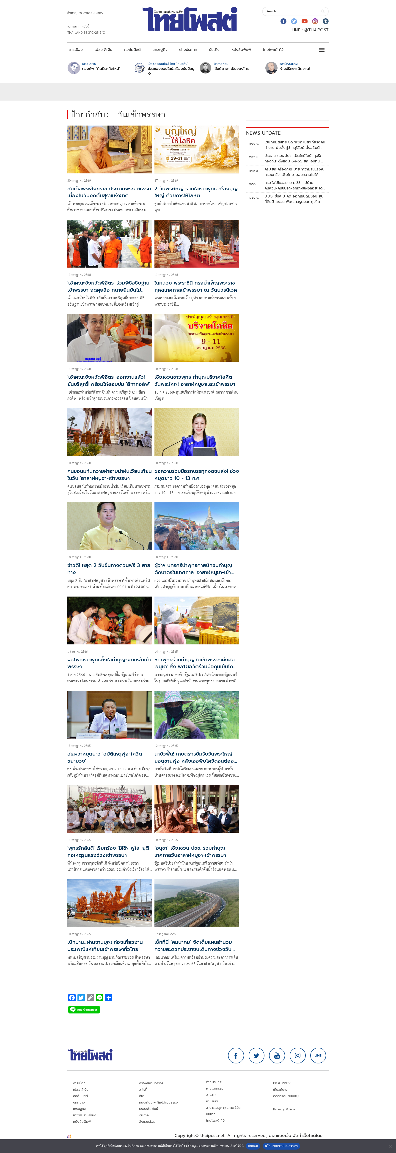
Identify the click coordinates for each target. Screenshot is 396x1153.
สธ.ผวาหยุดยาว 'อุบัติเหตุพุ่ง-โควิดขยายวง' (104, 757)
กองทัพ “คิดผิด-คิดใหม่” (101, 68)
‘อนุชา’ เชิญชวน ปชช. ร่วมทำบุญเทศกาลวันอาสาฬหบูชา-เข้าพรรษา (190, 851)
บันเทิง (214, 49)
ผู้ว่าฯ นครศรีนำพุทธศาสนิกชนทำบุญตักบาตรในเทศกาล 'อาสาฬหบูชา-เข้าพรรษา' (193, 572)
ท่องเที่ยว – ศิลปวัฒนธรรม (158, 1102)
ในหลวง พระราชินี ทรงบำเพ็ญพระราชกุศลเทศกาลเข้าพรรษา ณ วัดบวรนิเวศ (195, 286)
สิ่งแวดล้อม (147, 1121)
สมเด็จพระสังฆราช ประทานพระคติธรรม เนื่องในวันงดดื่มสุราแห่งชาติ (109, 192)
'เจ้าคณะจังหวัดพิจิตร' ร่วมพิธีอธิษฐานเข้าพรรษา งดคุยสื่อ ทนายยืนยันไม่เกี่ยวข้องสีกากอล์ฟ (108, 290)
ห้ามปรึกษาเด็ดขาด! (295, 68)
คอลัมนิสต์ (132, 49)
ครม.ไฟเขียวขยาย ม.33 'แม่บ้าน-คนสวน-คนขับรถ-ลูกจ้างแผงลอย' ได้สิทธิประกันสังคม (293, 185)
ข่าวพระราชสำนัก (84, 1115)
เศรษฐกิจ (160, 49)
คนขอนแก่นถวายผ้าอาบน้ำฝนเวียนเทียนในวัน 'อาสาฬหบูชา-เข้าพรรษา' (109, 474)
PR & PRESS (282, 1083)
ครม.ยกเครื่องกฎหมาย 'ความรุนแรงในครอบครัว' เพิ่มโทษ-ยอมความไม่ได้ (294, 172)
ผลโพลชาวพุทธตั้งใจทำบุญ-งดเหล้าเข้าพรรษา (109, 663)
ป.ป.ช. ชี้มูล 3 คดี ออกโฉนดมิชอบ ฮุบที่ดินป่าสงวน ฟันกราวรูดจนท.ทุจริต (293, 199)
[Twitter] (294, 21)
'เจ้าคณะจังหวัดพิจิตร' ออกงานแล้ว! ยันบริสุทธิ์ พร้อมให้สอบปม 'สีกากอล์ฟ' (108, 380)
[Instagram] (315, 21)
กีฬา (142, 1096)
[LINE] (318, 1055)
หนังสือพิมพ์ (241, 49)
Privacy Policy (284, 1109)
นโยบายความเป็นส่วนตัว (281, 1146)
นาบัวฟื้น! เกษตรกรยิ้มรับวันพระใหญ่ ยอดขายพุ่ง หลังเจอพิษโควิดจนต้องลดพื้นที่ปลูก (194, 761)
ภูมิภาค (144, 1115)
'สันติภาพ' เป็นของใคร (231, 68)
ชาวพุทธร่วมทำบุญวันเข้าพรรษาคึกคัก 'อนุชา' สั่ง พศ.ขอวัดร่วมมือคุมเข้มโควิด (194, 667)
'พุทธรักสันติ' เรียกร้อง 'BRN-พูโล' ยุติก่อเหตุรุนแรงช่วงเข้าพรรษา (108, 851)
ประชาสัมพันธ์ (148, 1108)
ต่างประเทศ (188, 49)
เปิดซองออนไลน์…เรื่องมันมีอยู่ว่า (171, 71)
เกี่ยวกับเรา (281, 1089)
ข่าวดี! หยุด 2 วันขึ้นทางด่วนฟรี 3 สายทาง (108, 568)
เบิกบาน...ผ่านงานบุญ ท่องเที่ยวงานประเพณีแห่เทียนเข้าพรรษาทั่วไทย (105, 945)
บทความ (79, 1102)
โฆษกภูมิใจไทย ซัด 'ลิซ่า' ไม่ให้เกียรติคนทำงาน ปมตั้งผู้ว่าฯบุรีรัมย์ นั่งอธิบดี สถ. (294, 145)
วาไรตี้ (143, 1089)
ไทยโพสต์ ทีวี (273, 49)
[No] (390, 1146)
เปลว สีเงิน (103, 49)
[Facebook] (283, 21)
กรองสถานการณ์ (151, 1083)
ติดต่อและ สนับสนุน (287, 1096)
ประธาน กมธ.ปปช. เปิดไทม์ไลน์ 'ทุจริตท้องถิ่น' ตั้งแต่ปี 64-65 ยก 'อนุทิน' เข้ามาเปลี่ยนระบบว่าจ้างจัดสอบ (293, 158)
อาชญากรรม (215, 1088)
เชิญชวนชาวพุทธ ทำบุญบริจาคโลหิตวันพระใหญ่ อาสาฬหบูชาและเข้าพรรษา (194, 380)
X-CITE (211, 1095)
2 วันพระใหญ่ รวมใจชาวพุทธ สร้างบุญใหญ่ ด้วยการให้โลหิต (196, 192)
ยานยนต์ (212, 1101)
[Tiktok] (325, 21)
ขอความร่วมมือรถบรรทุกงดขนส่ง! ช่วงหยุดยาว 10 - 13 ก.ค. (196, 474)
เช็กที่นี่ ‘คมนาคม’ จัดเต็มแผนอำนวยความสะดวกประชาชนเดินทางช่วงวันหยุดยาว (193, 949)
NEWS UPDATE (263, 133)
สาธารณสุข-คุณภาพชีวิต (223, 1107)
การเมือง (76, 49)
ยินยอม (253, 1146)
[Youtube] (304, 21)
